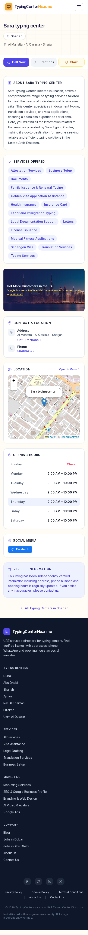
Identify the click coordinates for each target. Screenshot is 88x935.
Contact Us (11, 860)
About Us (9, 853)
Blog (6, 832)
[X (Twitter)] (38, 881)
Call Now (19, 62)
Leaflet (52, 437)
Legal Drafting (13, 751)
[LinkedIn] (49, 881)
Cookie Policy (40, 892)
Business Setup (14, 764)
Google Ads (11, 812)
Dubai (7, 676)
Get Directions (28, 340)
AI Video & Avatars (16, 805)
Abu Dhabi (10, 682)
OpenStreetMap (70, 437)
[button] (44, 402)
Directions (46, 62)
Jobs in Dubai (13, 839)
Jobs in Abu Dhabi (16, 846)
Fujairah (8, 710)
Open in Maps (68, 369)
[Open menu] (79, 7)
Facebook (22, 549)
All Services (11, 737)
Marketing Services (17, 785)
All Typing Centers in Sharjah (46, 608)
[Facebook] (27, 881)
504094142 (25, 351)
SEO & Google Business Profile (25, 791)
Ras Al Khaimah (14, 703)
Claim (74, 62)
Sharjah (8, 689)
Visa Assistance (14, 744)
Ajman (7, 696)
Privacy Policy (13, 892)
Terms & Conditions (71, 892)
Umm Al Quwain (14, 716)
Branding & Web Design (20, 798)
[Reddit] (61, 881)
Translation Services (17, 757)
